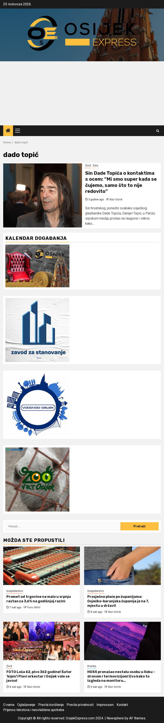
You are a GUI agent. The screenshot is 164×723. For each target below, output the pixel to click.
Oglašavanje (26, 705)
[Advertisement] (82, 93)
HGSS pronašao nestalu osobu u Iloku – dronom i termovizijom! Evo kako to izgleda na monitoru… (121, 676)
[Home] (8, 131)
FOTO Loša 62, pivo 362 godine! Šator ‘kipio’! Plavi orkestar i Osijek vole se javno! (39, 676)
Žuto (95, 165)
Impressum (105, 705)
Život (88, 165)
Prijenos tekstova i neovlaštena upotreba (33, 710)
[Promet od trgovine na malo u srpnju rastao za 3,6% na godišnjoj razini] (41, 566)
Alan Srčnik (115, 199)
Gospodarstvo (14, 591)
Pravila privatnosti (80, 705)
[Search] (157, 131)
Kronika (91, 666)
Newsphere (115, 718)
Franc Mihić (33, 607)
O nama (8, 705)
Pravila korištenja (51, 705)
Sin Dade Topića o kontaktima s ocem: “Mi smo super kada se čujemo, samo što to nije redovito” (121, 182)
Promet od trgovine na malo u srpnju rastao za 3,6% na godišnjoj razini (38, 599)
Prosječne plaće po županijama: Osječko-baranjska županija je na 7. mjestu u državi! (118, 601)
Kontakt (122, 705)
